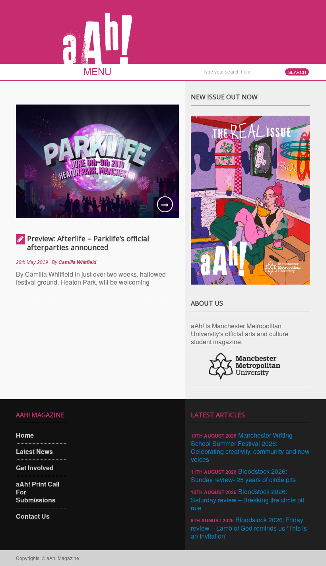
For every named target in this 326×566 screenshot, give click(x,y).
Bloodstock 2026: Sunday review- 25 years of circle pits (243, 475)
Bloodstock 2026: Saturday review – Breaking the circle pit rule (247, 499)
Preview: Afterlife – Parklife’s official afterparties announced (88, 243)
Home (25, 435)
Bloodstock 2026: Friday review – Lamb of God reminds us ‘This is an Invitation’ (249, 528)
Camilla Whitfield (77, 262)
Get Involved (35, 467)
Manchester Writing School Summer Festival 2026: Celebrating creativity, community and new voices (250, 447)
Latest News (34, 451)
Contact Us (33, 516)
